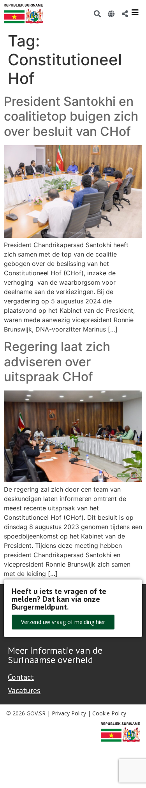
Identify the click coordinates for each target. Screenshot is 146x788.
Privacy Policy (69, 713)
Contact (21, 677)
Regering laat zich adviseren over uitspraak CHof (57, 361)
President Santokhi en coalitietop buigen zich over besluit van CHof (71, 116)
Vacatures (24, 690)
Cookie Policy (109, 713)
